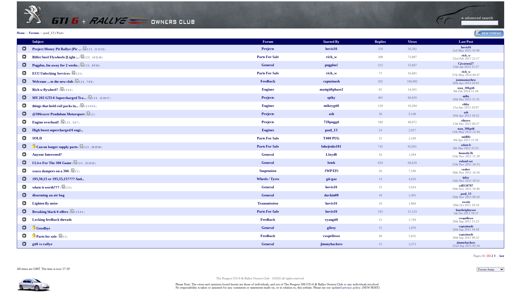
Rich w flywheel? (45, 90)
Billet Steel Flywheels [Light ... (55, 57)
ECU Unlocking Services (51, 73)
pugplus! (331, 65)
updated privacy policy (346, 287)
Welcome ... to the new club (52, 81)
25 (93, 163)
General (268, 65)
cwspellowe (466, 218)
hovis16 (331, 49)
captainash (331, 81)
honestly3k (466, 153)
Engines (268, 89)
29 (96, 147)
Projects (268, 49)
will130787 (466, 185)
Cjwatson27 (466, 63)
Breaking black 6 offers (50, 212)
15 (97, 57)
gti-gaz (331, 179)
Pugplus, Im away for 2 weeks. (55, 65)
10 (97, 65)
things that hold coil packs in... (55, 106)
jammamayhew (466, 79)
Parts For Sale (268, 57)
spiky (331, 97)
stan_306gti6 (466, 88)
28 (92, 147)
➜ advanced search (477, 18)
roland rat (466, 161)
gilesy (331, 228)
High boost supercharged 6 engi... (57, 130)
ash (331, 114)
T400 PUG (331, 138)
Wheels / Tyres (268, 179)
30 (99, 147)
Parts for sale (46, 236)
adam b (466, 144)
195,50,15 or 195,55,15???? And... (58, 179)
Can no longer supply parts (57, 147)
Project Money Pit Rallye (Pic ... (56, 49)
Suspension (267, 171)
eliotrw (466, 120)
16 (100, 57)
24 (89, 163)
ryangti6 (331, 220)
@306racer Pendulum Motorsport (58, 114)
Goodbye (43, 228)
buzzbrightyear (466, 210)
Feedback (267, 81)
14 (93, 57)
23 (86, 163)
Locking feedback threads (52, 220)
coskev (466, 169)
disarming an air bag (48, 195)
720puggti (331, 122)
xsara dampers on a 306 (50, 171)
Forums (34, 32)
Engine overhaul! (45, 122)
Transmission (268, 203)
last (502, 255)
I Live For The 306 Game (52, 163)
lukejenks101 (331, 146)
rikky (465, 104)
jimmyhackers (331, 244)
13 (102, 49)
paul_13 (331, 130)
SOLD (37, 138)
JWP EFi (331, 171)
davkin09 (331, 195)
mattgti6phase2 (331, 89)
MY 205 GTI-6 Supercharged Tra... (59, 98)
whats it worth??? (45, 187)
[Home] (32, 23)
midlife (466, 136)
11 (96, 49)
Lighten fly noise (45, 203)
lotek (331, 163)
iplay (466, 177)
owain (466, 201)
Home (21, 32)
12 (99, 49)
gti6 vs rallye (42, 244)
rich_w (331, 57)
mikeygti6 (331, 106)
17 (107, 98)
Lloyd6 (331, 154)
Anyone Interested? (47, 154)
